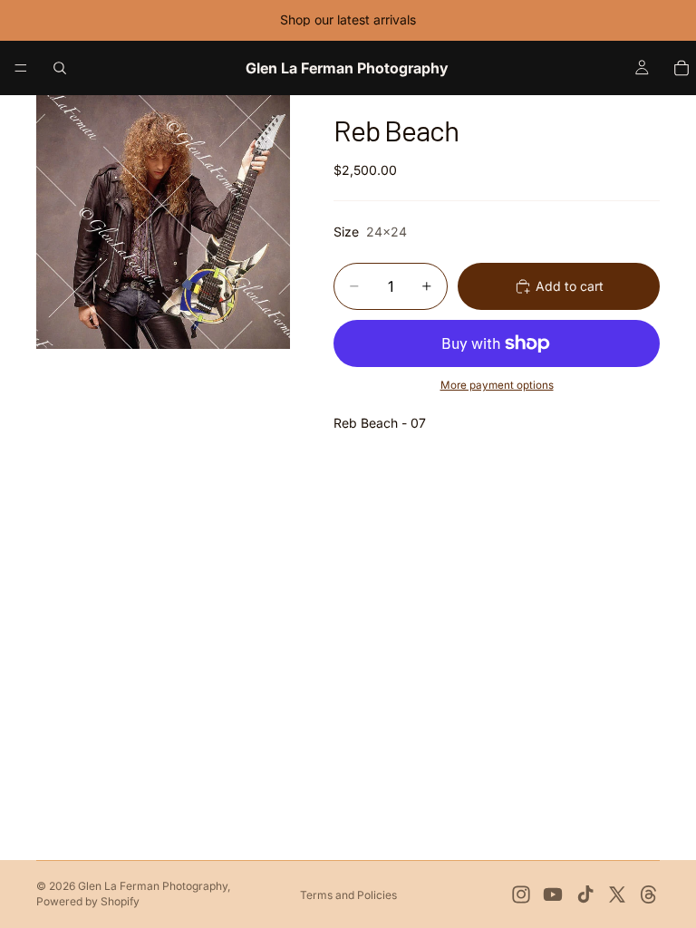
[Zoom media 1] (163, 222)
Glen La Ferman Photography (152, 886)
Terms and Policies (348, 895)
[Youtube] (553, 894)
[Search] (60, 68)
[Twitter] (617, 894)
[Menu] (21, 68)
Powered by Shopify (88, 901)
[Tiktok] (585, 894)
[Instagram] (521, 894)
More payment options (497, 385)
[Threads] (649, 894)
